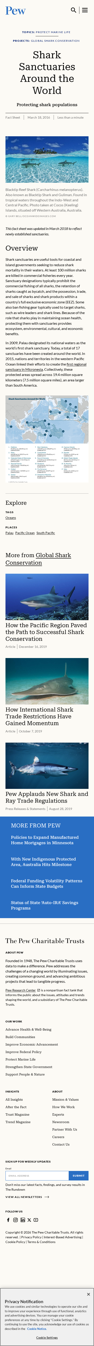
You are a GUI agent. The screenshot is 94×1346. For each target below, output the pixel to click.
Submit (79, 1175)
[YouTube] (36, 1220)
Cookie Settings (47, 1337)
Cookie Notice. (37, 1329)
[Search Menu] (73, 10)
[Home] (44, 940)
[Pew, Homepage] (15, 10)
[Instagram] (15, 1220)
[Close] (89, 1294)
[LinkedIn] (23, 1220)
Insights (12, 1091)
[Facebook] (8, 1220)
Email (8, 1168)
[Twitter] (29, 1220)
